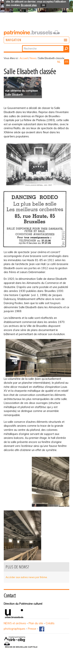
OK (43, 5)
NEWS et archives (15, 623)
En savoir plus (29, 5)
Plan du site (36, 623)
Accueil (24, 58)
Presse (32, 628)
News (33, 58)
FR (66, 62)
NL (59, 62)
